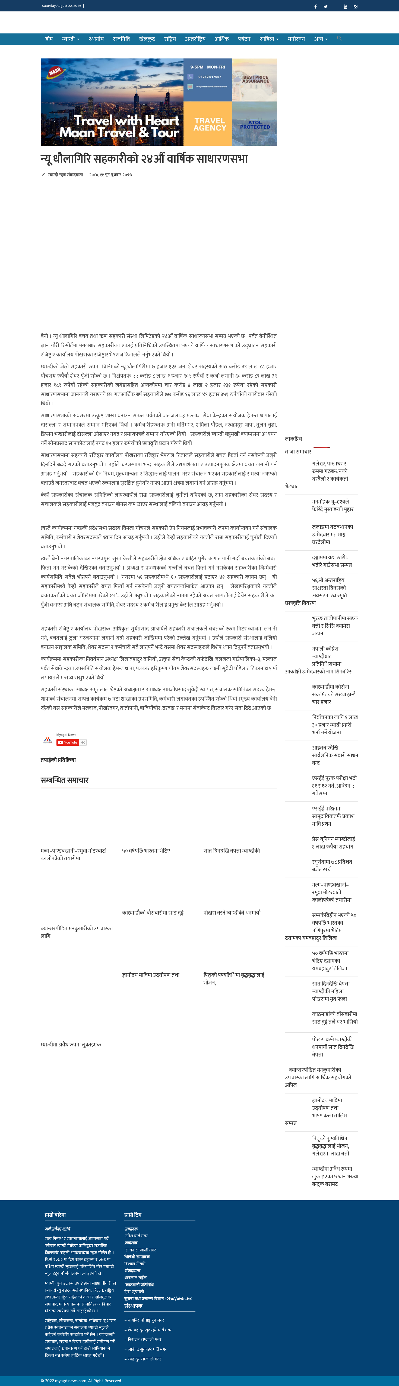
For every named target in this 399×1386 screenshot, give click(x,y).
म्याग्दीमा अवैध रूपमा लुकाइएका (72, 1044)
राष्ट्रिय (170, 39)
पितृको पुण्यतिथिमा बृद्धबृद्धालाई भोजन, (234, 979)
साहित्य (268, 39)
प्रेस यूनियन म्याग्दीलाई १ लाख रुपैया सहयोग (333, 843)
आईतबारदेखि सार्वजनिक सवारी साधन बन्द (335, 755)
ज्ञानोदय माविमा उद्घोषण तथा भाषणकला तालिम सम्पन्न (316, 1112)
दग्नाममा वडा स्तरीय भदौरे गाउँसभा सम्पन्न (332, 561)
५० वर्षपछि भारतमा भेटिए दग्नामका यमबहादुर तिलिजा (330, 961)
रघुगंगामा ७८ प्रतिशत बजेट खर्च (332, 865)
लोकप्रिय (293, 439)
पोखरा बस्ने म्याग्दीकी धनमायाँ (232, 913)
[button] (339, 39)
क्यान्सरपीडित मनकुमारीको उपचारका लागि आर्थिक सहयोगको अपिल (318, 1077)
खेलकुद (147, 39)
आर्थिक (222, 39)
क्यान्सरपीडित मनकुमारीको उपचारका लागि (77, 932)
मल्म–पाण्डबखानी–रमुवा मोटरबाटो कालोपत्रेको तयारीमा (73, 854)
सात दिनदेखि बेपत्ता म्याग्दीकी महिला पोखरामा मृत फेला (331, 991)
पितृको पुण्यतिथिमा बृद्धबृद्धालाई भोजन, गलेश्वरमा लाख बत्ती (330, 1146)
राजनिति (121, 39)
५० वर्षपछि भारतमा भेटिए (146, 851)
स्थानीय (96, 39)
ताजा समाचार (298, 451)
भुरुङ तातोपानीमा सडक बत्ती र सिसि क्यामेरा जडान (335, 626)
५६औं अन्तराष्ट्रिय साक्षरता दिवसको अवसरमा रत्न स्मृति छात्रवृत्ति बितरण (316, 592)
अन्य (319, 39)
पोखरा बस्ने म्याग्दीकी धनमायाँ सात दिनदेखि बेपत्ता (333, 1047)
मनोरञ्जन (296, 39)
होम (49, 39)
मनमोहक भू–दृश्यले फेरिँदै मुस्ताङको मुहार (333, 505)
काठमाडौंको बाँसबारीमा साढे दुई (152, 913)
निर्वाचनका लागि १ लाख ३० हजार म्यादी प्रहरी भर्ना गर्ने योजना (335, 725)
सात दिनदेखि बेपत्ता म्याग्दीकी (232, 851)
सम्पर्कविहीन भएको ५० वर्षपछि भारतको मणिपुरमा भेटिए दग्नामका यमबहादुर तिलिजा (320, 927)
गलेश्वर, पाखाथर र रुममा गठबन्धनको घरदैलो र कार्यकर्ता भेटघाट (316, 475)
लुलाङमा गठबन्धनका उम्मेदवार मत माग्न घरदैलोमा (332, 535)
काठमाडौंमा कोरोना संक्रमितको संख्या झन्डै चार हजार (334, 694)
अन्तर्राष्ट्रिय (195, 39)
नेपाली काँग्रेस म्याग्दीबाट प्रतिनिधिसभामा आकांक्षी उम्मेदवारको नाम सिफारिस (319, 660)
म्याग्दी (69, 39)
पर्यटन (244, 39)
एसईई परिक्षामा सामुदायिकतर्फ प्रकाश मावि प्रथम (333, 816)
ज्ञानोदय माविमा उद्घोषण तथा (150, 975)
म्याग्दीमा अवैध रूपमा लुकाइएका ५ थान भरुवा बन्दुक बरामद (335, 1176)
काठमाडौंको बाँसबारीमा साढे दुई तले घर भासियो (335, 1018)
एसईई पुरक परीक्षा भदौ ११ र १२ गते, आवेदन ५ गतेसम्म (334, 786)
